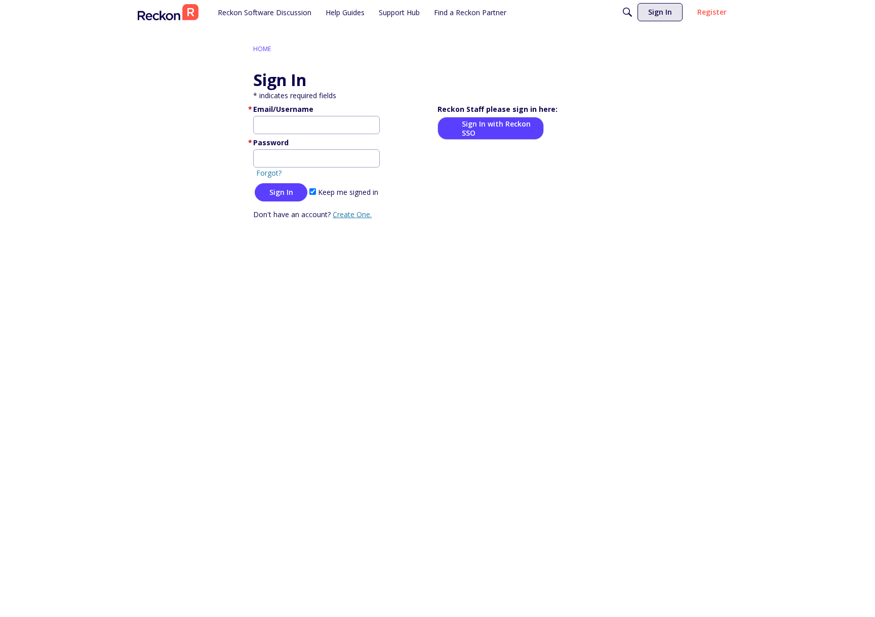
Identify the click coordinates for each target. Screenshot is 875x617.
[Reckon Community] (168, 12)
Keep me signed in (347, 192)
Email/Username (283, 109)
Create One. (352, 214)
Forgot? (269, 173)
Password (271, 142)
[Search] (627, 12)
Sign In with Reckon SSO (496, 128)
